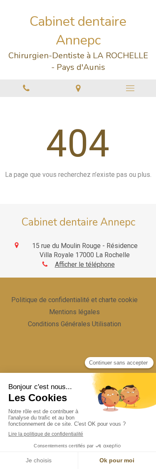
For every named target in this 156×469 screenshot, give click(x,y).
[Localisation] (78, 88)
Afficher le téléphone (85, 264)
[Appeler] (26, 88)
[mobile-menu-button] (130, 88)
